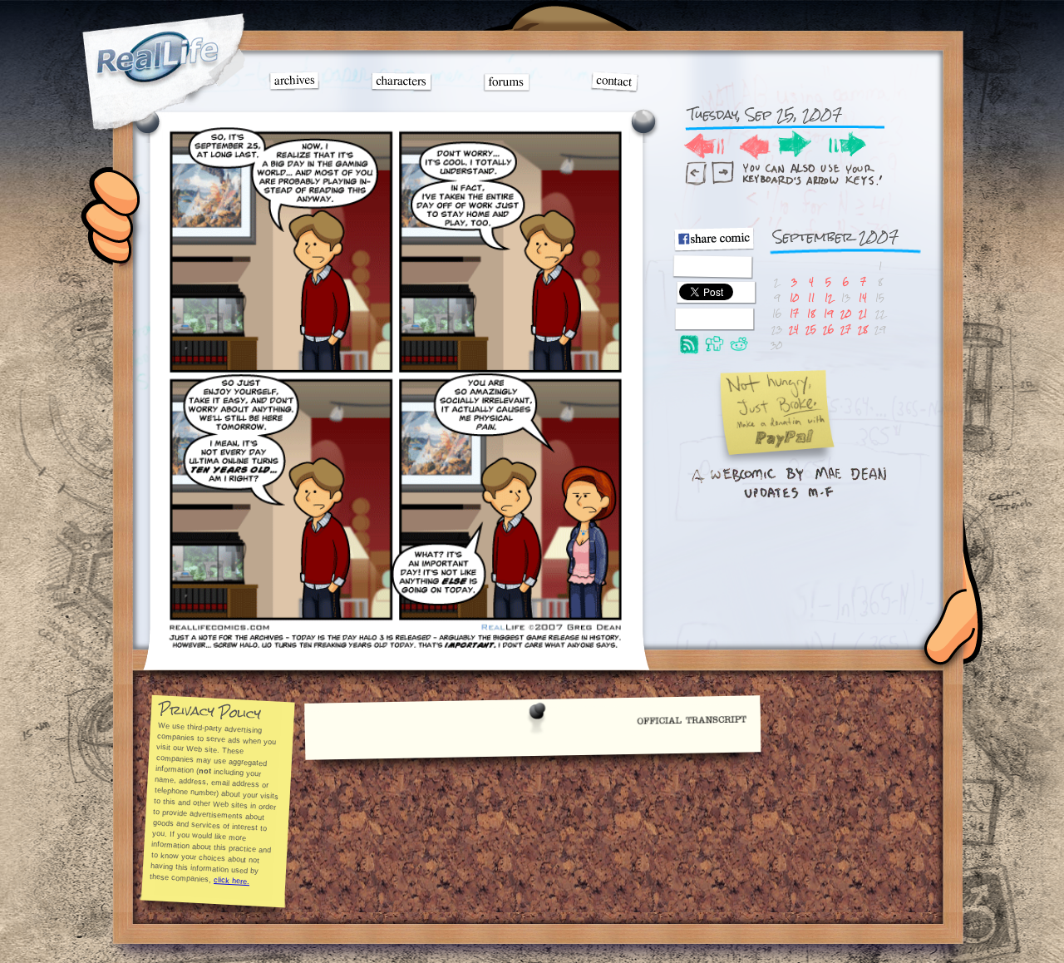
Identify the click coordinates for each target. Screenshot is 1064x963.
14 (863, 297)
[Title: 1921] (395, 646)
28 (863, 329)
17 (794, 313)
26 (828, 329)
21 (863, 313)
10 (794, 297)
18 (811, 313)
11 (811, 297)
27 (845, 329)
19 (828, 313)
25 (810, 329)
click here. (231, 881)
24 (794, 329)
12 (829, 297)
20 (845, 313)
